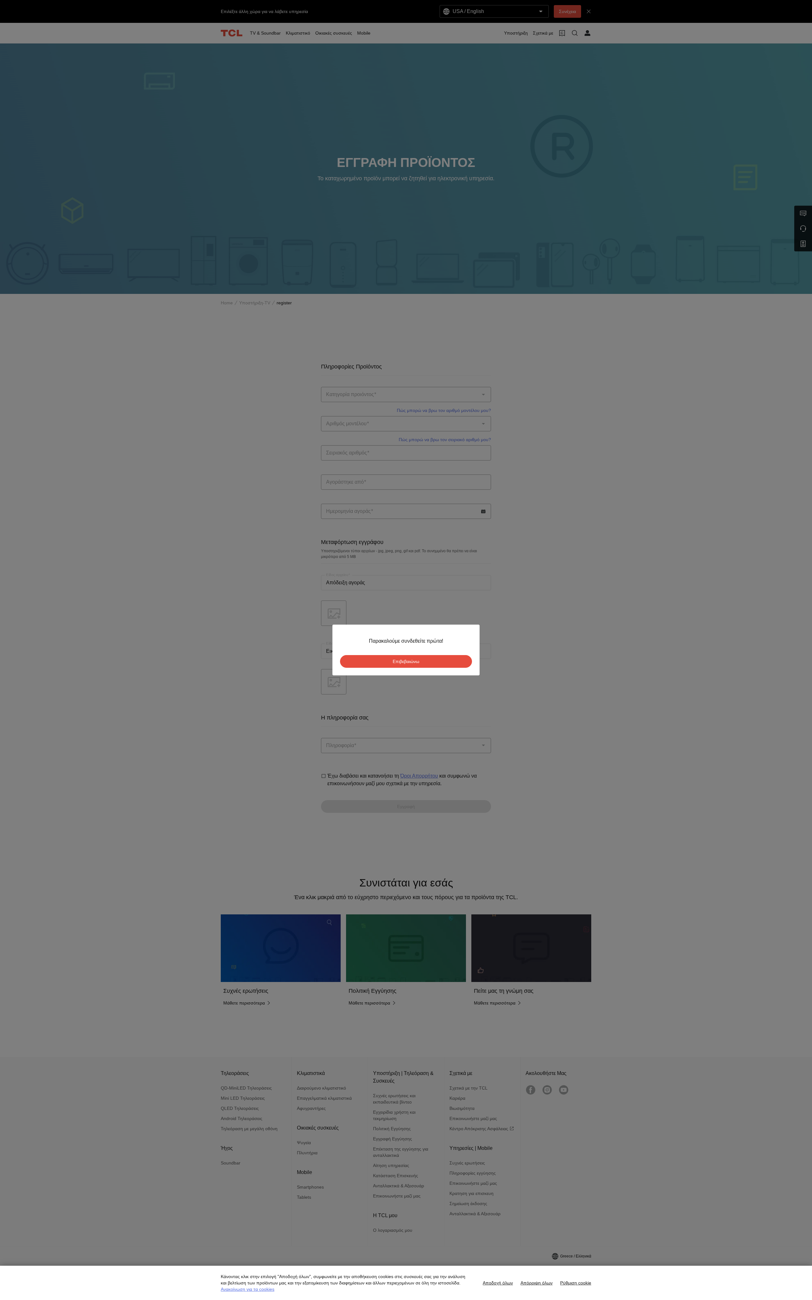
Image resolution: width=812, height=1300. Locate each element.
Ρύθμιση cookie (575, 1282)
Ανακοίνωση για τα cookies (247, 1289)
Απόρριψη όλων (537, 1282)
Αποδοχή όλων (498, 1282)
